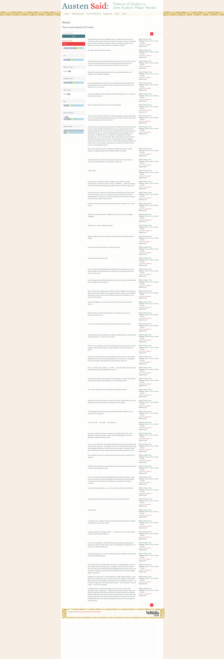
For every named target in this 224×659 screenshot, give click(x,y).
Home (67, 14)
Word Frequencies (78, 14)
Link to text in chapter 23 (145, 417)
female (65, 59)
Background (107, 14)
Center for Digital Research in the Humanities (88, 612)
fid (64, 117)
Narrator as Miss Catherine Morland (73, 130)
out (64, 105)
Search (117, 14)
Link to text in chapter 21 (145, 44)
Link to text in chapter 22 (145, 154)
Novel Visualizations (94, 14)
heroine (66, 71)
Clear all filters (67, 41)
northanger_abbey (69, 48)
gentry (65, 94)
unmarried (66, 82)
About (124, 14)
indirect (66, 119)
